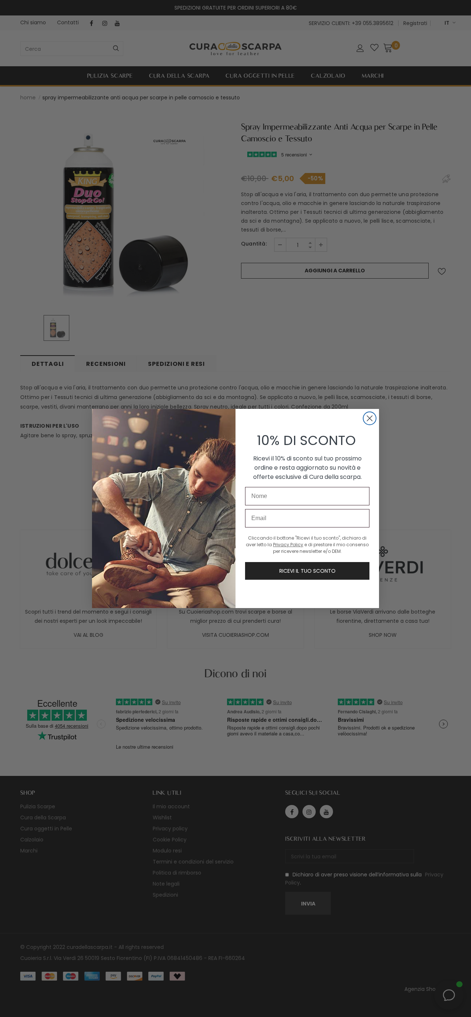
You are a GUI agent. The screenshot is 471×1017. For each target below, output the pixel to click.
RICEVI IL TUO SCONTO (307, 571)
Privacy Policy (288, 544)
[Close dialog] (369, 418)
